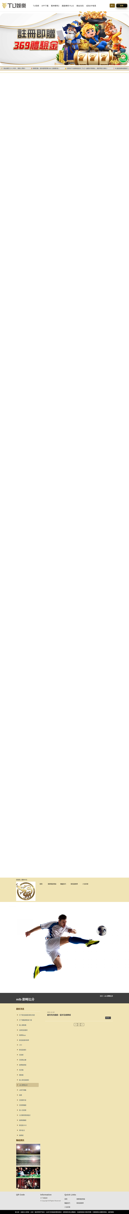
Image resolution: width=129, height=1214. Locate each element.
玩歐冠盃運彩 (23, 1030)
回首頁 (18, 880)
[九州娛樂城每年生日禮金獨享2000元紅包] (28, 1172)
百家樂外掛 (22, 1100)
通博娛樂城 (22, 1065)
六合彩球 (85, 884)
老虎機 (21, 1070)
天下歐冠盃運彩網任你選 (27, 1015)
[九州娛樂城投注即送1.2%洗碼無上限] (28, 1160)
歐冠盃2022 (23, 1125)
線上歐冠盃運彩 (24, 1080)
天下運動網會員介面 (25, 1020)
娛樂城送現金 (52, 884)
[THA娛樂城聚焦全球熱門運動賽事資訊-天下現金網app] (25, 891)
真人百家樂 (22, 1110)
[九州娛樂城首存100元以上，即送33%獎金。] (28, 1149)
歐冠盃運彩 (22, 1050)
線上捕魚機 (22, 1025)
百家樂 (21, 1055)
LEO (20, 1045)
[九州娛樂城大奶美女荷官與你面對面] (28, 1183)
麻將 (20, 1095)
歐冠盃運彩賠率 (24, 1040)
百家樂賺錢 (22, 1105)
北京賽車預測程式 (24, 1115)
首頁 (41, 884)
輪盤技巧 (63, 884)
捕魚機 (21, 1075)
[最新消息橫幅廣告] (64, 947)
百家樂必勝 (22, 1060)
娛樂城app (22, 1035)
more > (108, 1018)
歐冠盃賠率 (74, 884)
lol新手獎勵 (22, 1090)
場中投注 (22, 1130)
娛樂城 (21, 1135)
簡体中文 (24, 880)
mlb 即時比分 (23, 1085)
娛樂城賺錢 (22, 1120)
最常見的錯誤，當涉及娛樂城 (59, 1015)
